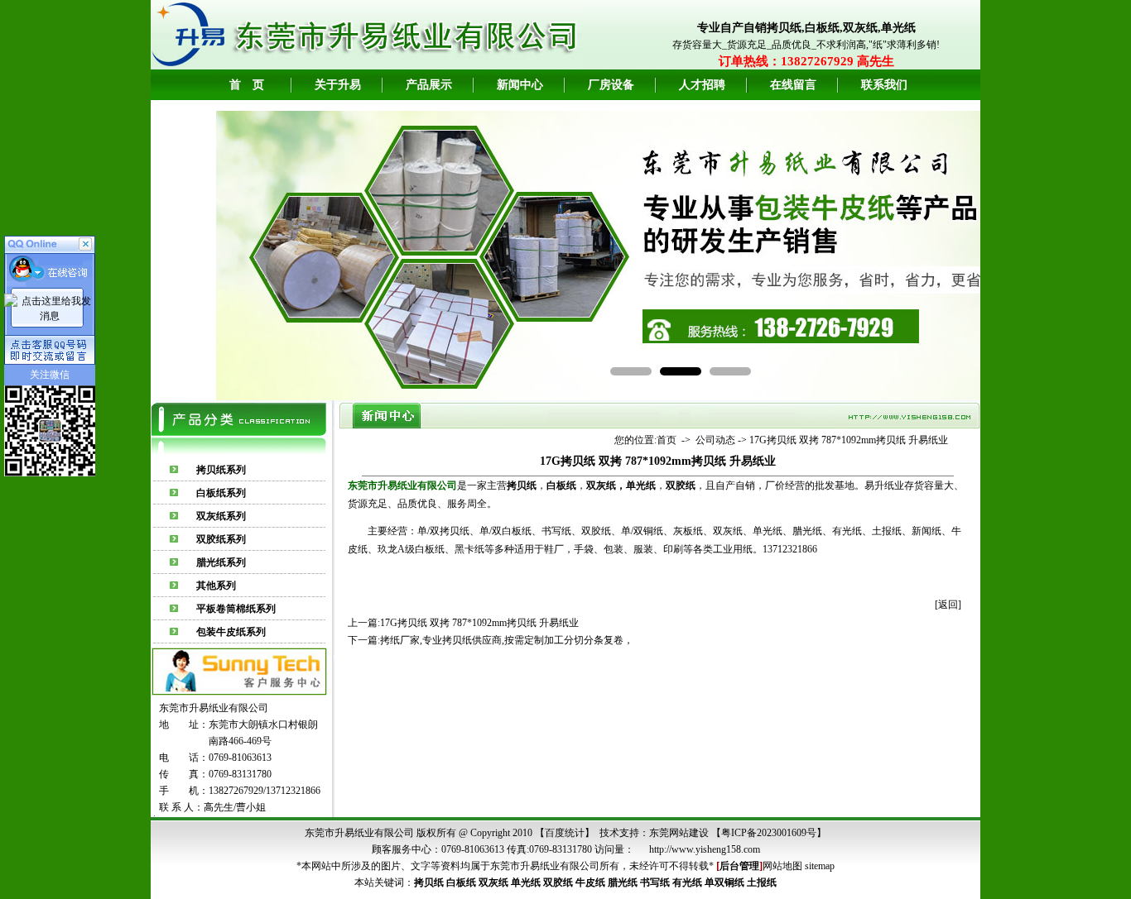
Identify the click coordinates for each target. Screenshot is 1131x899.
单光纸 (641, 485)
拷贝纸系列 (221, 470)
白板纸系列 (221, 493)
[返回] (948, 604)
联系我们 (884, 85)
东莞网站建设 (679, 833)
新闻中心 (520, 85)
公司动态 (715, 440)
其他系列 (216, 585)
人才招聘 (702, 85)
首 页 (246, 85)
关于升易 (338, 85)
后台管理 (739, 866)
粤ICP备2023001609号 (768, 833)
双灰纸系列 (221, 516)
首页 (666, 440)
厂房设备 (611, 85)
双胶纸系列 (221, 539)
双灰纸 (601, 485)
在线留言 (793, 85)
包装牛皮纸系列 (231, 632)
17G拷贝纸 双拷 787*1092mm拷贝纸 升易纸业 (848, 440)
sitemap (820, 866)
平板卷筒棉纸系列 (236, 608)
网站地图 (782, 866)
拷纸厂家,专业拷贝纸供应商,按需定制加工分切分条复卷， (506, 640)
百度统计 (565, 833)
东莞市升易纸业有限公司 (544, 866)
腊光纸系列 (221, 562)
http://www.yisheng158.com (704, 849)
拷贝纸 (429, 882)
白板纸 (461, 882)
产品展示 (429, 85)
